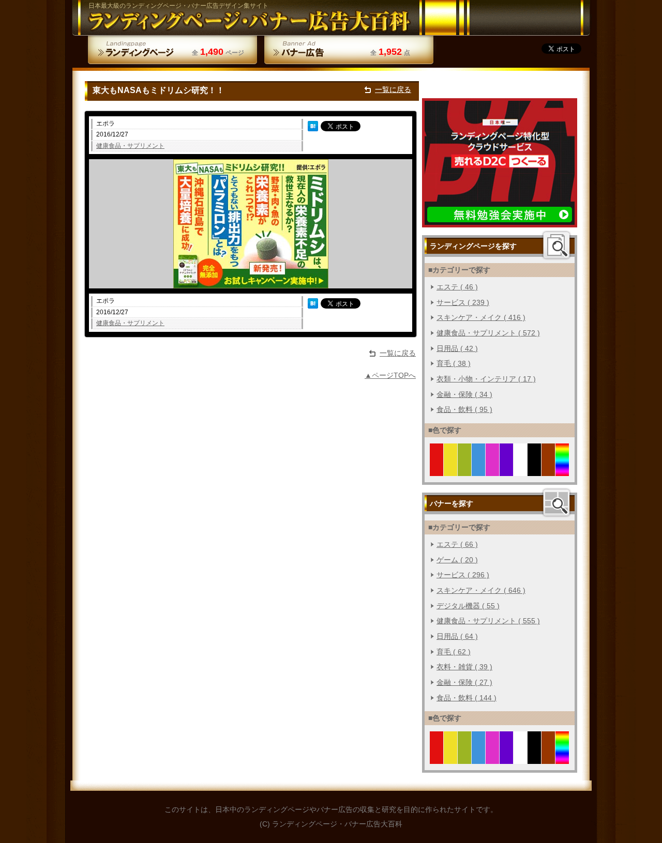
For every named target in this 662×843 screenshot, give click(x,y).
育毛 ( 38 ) (454, 363)
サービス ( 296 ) (463, 575)
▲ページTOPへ (390, 375)
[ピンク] (493, 470)
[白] (521, 470)
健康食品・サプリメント (130, 145)
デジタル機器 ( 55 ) (468, 606)
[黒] (534, 470)
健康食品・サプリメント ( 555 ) (488, 621)
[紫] (507, 470)
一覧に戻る (393, 89)
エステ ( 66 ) (457, 544)
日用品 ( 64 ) (457, 636)
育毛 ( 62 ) (454, 652)
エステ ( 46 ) (457, 287)
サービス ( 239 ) (463, 302)
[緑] (465, 470)
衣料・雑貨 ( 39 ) (464, 667)
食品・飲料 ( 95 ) (464, 409)
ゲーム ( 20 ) (457, 560)
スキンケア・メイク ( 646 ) (481, 590)
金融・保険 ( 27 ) (464, 682)
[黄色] (451, 470)
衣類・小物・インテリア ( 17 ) (486, 379)
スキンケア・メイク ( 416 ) (481, 317)
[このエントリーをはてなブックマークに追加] (313, 125)
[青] (479, 470)
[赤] (437, 470)
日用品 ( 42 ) (457, 348)
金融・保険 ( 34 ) (464, 394)
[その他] (562, 470)
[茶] (548, 470)
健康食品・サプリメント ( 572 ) (488, 333)
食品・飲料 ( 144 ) (466, 698)
